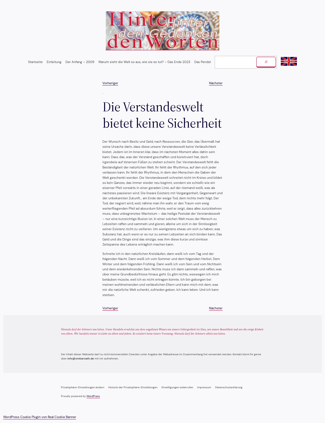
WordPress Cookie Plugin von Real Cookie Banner (39, 417)
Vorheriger (110, 83)
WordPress (93, 396)
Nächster (216, 83)
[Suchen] (266, 62)
